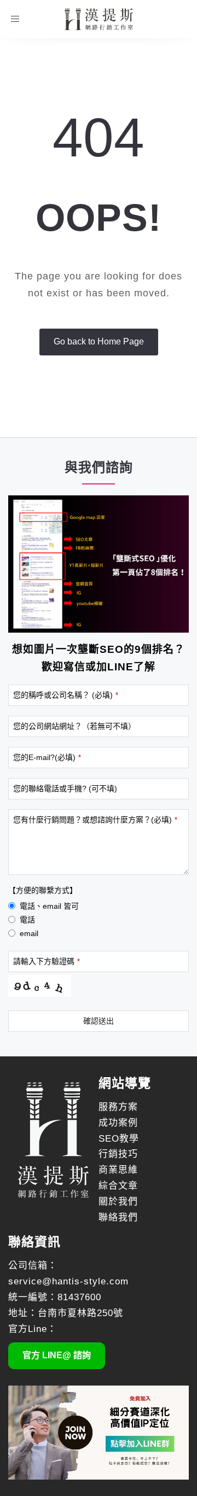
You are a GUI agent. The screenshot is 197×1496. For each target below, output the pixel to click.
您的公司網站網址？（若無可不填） (74, 726)
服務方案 (118, 1107)
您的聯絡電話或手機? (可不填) (65, 788)
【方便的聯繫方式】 (42, 890)
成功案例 (118, 1123)
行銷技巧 (118, 1154)
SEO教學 (119, 1138)
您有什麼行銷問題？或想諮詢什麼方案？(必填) (95, 819)
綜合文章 (118, 1186)
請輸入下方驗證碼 (46, 961)
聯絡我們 (118, 1217)
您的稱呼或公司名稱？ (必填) (65, 695)
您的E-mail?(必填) (47, 757)
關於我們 (118, 1201)
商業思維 (118, 1170)
